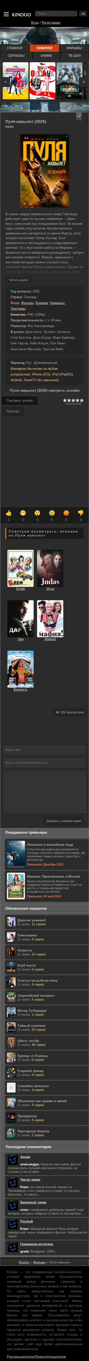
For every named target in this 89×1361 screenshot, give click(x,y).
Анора (25, 1157)
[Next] (84, 82)
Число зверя (30, 1179)
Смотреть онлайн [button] (20, 400)
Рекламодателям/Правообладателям (36, 1357)
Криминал (57, 303)
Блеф (20, 589)
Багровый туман (33, 1202)
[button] (79, 117)
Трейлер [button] (13, 411)
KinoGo (24, 1262)
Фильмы (27, 303)
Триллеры (18, 308)
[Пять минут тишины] (69, 80)
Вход (35, 22)
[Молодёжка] (15, 80)
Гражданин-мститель (36, 1244)
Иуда (50, 589)
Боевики (42, 303)
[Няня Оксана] (42, 80)
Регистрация (51, 22)
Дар (20, 639)
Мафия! (50, 639)
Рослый (26, 1221)
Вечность (21, 689)
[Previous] (5, 82)
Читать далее (18, 280)
